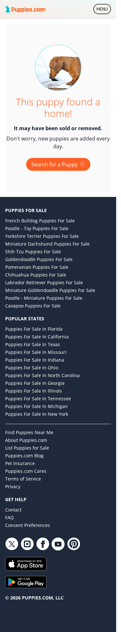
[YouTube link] (58, 544)
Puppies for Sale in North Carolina (42, 375)
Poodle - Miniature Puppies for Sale (43, 298)
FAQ (9, 517)
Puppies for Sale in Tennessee (38, 398)
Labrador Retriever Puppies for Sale (44, 282)
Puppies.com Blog (24, 455)
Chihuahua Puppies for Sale (35, 275)
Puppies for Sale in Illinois (33, 391)
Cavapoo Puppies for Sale (33, 306)
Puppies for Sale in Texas (32, 344)
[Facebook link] (42, 544)
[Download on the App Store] (58, 564)
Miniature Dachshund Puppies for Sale (47, 244)
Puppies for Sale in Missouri (35, 352)
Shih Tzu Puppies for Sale (33, 251)
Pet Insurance (20, 463)
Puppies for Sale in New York (36, 414)
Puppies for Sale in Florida (34, 329)
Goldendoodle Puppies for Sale (39, 259)
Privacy (12, 486)
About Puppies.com (26, 440)
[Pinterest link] (73, 544)
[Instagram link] (27, 544)
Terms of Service (23, 479)
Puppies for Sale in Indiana (34, 360)
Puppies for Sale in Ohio (31, 368)
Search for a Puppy (54, 164)
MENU (103, 10)
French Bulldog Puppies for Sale (40, 221)
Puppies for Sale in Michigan (36, 406)
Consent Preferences (27, 525)
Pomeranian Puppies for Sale (36, 267)
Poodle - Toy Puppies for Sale (36, 228)
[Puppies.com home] (25, 9)
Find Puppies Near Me (29, 432)
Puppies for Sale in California (37, 337)
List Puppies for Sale (27, 448)
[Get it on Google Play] (58, 582)
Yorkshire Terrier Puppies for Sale (42, 236)
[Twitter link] (11, 544)
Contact (13, 510)
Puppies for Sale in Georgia (35, 383)
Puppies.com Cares (25, 471)
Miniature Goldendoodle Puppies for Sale (50, 290)
